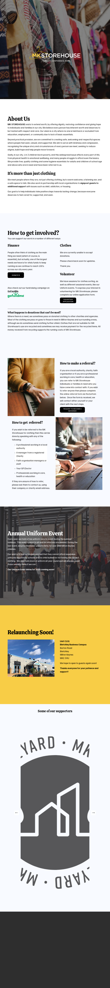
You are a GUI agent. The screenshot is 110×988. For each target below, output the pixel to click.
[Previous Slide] (16, 812)
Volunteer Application (68, 300)
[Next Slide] (93, 812)
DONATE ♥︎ (16, 275)
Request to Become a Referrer (72, 410)
